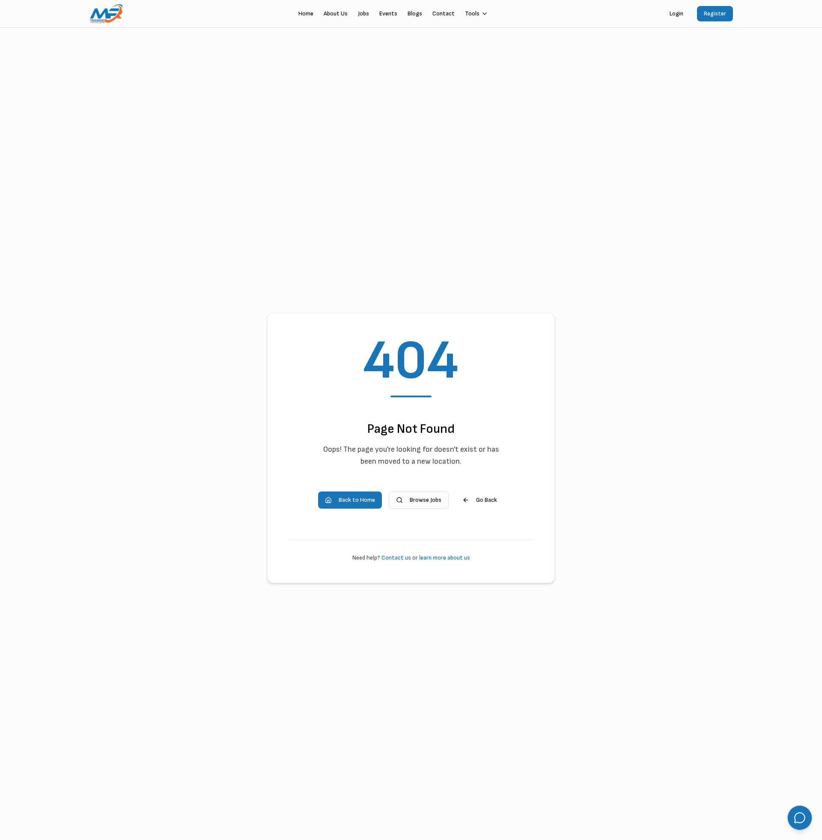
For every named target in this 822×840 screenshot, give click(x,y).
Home (305, 13)
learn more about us (444, 557)
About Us (336, 13)
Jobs (363, 13)
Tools (472, 13)
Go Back (486, 499)
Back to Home (357, 499)
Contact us (396, 557)
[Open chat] (800, 818)
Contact (443, 13)
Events (388, 13)
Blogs (415, 13)
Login (676, 13)
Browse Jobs (425, 499)
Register (715, 13)
